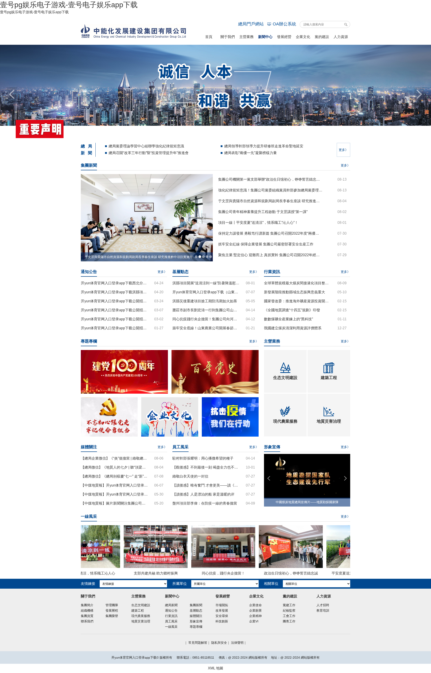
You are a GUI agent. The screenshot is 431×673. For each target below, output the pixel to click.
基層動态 (196, 610)
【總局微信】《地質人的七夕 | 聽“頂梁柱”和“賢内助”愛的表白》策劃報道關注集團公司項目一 (115, 467)
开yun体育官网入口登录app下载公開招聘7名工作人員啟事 (115, 319)
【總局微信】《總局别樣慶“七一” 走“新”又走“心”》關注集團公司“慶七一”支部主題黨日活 (115, 476)
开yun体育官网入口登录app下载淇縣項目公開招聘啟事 (115, 292)
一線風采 (171, 626)
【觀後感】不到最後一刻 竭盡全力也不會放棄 (206, 467)
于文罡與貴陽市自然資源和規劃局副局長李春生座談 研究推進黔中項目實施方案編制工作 (270, 201)
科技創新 (222, 621)
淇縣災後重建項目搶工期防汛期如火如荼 (204, 301)
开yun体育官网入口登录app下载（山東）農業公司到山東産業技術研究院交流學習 (206, 292)
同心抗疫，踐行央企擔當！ (199, 573)
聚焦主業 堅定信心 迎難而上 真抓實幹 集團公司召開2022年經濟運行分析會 (270, 255)
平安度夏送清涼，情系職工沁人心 (335, 573)
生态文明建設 (140, 605)
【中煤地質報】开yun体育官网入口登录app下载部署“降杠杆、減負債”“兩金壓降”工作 (115, 494)
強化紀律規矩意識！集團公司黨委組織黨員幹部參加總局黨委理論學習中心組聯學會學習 (270, 190)
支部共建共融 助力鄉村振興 (132, 573)
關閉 (105, 72)
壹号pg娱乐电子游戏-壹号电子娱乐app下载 (69, 5)
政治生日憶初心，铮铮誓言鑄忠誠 (267, 573)
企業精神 (255, 616)
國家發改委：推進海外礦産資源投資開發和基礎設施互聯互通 (298, 301)
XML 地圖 (215, 668)
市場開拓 (222, 605)
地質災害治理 (140, 621)
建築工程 (137, 610)
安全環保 (222, 616)
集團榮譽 (112, 616)
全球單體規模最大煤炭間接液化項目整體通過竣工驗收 (298, 283)
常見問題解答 (197, 642)
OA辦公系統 (284, 24)
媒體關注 (196, 616)
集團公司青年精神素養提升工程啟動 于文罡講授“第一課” (263, 212)
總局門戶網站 (251, 24)
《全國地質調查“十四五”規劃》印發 (292, 310)
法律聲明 (237, 642)
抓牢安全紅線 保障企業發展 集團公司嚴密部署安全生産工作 (265, 244)
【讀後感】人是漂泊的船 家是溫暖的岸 (203, 494)
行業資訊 (171, 616)
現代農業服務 (140, 616)
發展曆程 (112, 610)
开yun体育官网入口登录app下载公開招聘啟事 (115, 301)
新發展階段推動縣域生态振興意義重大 (294, 292)
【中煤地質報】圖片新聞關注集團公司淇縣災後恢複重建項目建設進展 (115, 503)
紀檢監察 (289, 610)
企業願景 (255, 610)
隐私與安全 (219, 642)
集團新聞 (196, 605)
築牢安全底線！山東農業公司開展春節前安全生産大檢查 (206, 328)
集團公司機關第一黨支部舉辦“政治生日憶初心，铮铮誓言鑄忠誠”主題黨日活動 (270, 179)
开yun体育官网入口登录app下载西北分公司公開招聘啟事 (115, 283)
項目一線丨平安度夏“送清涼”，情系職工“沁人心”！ (258, 222)
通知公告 (171, 610)
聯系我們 (87, 621)
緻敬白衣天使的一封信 (190, 476)
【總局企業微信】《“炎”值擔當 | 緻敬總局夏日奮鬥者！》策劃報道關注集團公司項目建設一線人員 (115, 458)
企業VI (253, 621)
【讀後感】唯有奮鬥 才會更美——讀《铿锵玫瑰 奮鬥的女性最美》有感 (206, 485)
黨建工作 (289, 605)
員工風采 (171, 621)
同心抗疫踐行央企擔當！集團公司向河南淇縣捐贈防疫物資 (206, 319)
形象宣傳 (196, 621)
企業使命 (255, 605)
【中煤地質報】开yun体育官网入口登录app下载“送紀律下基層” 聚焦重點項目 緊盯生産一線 (115, 485)
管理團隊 (112, 605)
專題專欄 (196, 626)
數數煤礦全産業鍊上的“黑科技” (288, 319)
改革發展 (222, 610)
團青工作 (289, 621)
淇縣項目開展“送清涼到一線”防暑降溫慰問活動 (206, 283)
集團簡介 (87, 605)
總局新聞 (171, 605)
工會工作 (289, 616)
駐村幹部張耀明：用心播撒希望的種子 (202, 458)
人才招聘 (323, 605)
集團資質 (87, 616)
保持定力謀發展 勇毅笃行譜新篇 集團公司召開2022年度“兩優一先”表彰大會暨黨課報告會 (270, 233)
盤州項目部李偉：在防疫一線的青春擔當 (204, 503)
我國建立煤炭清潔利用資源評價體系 (292, 328)
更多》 (343, 150)
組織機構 (87, 610)
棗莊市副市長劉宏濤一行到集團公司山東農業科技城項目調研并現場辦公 (206, 310)
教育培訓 (323, 610)
